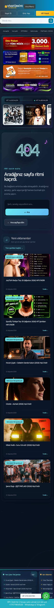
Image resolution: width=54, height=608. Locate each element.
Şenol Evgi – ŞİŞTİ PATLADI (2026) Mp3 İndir (19, 593)
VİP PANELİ (24, 31)
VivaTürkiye (14, 6)
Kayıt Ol (8, 13)
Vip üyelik (15, 31)
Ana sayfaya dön (15, 222)
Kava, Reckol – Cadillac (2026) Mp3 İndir (18, 597)
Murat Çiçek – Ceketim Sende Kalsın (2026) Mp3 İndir (21, 580)
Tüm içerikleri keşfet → (14, 248)
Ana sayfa (6, 31)
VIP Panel (45, 13)
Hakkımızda (34, 31)
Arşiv (33, 574)
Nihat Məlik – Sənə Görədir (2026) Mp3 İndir (19, 589)
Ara (27, 212)
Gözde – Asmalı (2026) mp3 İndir (15, 584)
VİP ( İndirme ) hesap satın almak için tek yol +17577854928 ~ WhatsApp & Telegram (27, 603)
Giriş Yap (26, 13)
